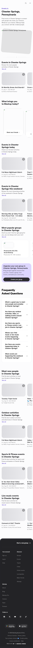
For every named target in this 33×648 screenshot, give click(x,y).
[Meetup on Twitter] (10, 617)
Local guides (20, 574)
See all (4, 69)
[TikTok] (26, 617)
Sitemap (19, 581)
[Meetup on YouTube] (15, 617)
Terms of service (12, 635)
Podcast (4, 606)
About (4, 587)
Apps (3, 602)
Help (3, 563)
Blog (3, 591)
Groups (19, 555)
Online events (21, 570)
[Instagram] (20, 617)
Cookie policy (24, 638)
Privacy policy (21, 635)
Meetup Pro (5, 595)
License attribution (14, 641)
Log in (4, 559)
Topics (19, 563)
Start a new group (22, 543)
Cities (18, 566)
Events (19, 559)
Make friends (20, 577)
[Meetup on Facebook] (4, 617)
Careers (4, 599)
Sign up (4, 555)
